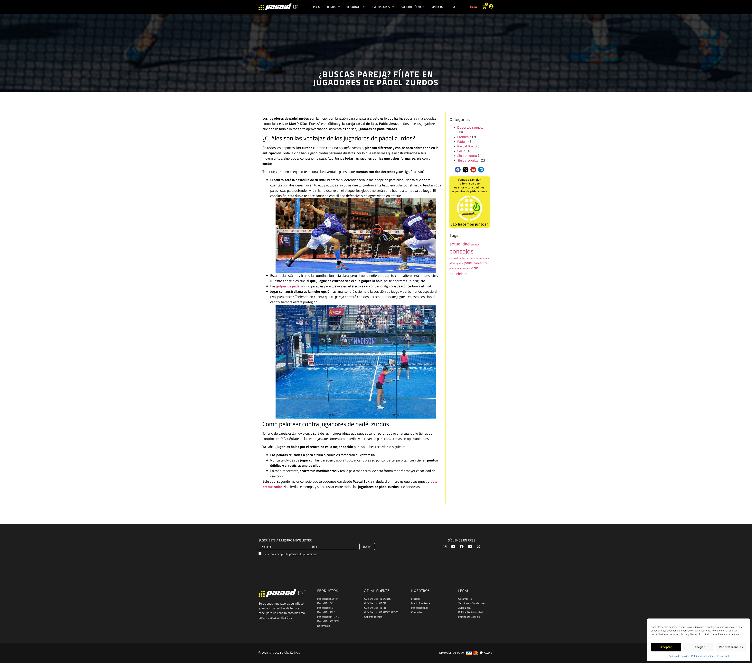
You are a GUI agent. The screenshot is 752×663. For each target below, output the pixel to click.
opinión (459, 263)
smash (466, 268)
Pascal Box (465, 146)
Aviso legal (723, 656)
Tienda (331, 7)
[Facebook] (458, 170)
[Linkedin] (481, 170)
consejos (461, 251)
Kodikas (295, 652)
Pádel (461, 141)
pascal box (481, 263)
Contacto (436, 7)
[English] (472, 7)
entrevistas (472, 258)
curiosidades (457, 258)
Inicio (316, 7)
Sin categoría (467, 156)
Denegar (698, 647)
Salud (461, 151)
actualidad (459, 244)
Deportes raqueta (470, 127)
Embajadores (381, 7)
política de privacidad (302, 554)
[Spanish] (475, 7)
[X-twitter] (465, 170)
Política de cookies (679, 656)
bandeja (475, 244)
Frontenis (464, 137)
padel (468, 263)
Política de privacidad (703, 656)
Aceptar (666, 647)
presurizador (455, 268)
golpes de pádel (288, 286)
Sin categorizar (468, 160)
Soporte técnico (412, 7)
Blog (453, 7)
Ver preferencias (731, 647)
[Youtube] (453, 546)
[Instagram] (444, 546)
